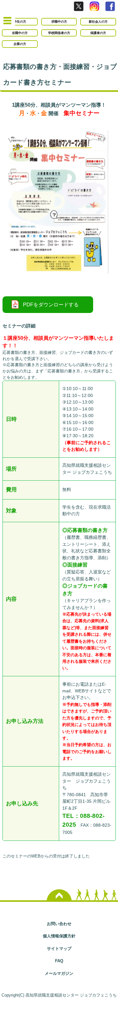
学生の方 (20, 21)
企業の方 (20, 44)
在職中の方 (20, 33)
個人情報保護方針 (59, 936)
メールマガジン (59, 973)
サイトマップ (59, 948)
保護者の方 (98, 33)
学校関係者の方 (59, 33)
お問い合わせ (59, 923)
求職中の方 (59, 21)
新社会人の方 (98, 21)
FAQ (59, 960)
